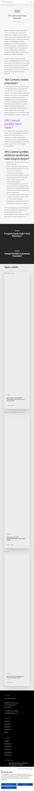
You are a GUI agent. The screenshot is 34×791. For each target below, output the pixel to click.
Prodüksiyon (7, 749)
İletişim (6, 732)
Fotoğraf (6, 741)
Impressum (7, 727)
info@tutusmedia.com (12, 713)
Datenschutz (7, 729)
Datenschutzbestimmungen (25, 769)
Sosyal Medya (8, 752)
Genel (17, 11)
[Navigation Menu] (32, 2)
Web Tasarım (7, 755)
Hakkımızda (7, 724)
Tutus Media (22, 208)
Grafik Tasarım (8, 744)
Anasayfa (6, 721)
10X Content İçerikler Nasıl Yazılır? (12, 123)
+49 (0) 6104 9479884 (12, 711)
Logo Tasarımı (8, 746)
